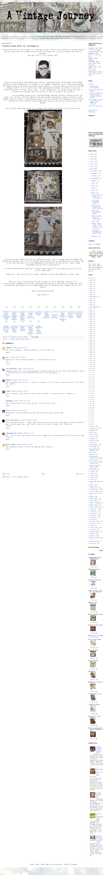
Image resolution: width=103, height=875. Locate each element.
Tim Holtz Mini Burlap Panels (22, 328)
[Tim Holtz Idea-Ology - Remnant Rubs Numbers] (14, 307)
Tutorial (93, 529)
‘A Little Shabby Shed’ (49, 55)
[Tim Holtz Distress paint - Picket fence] (71, 307)
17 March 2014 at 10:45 (19, 391)
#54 (91, 323)
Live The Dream (95, 639)
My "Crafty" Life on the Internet (96, 591)
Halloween (93, 469)
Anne (91, 432)
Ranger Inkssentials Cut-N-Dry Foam (6, 329)
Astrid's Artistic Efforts (96, 682)
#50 (91, 317)
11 (90, 377)
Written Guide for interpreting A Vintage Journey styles (96, 95)
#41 (91, 298)
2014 (92, 169)
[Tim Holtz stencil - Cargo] (39, 307)
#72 (91, 360)
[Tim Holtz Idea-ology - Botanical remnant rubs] (6, 307)
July (93, 183)
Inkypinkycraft (11, 433)
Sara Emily (93, 498)
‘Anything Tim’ (71, 281)
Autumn (92, 438)
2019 (92, 156)
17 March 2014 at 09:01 (20, 380)
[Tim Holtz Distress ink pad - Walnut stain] (79, 307)
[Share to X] (35, 337)
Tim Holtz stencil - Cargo (38, 313)
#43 (91, 302)
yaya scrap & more (96, 625)
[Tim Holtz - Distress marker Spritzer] (55, 307)
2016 (92, 164)
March (94, 193)
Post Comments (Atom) (20, 477)
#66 (91, 348)
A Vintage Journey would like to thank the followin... (96, 102)
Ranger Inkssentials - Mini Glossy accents (38, 329)
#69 (91, 354)
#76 (91, 368)
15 (90, 385)
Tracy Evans (94, 527)
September (95, 178)
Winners (92, 536)
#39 (91, 294)
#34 (91, 284)
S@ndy (92, 496)
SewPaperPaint (95, 569)
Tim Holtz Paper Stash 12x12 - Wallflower (30, 315)
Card (91, 442)
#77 (91, 370)
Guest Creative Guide (22, 339)
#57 (91, 329)
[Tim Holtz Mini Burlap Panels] (23, 322)
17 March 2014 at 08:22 (17, 357)
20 (90, 397)
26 (90, 407)
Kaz (7, 357)
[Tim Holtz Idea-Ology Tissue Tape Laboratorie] (31, 322)
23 (90, 403)
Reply (8, 352)
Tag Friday (95, 221)
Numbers (91, 60)
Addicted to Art (95, 694)
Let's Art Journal (96, 635)
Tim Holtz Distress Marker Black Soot (14, 329)
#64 (91, 344)
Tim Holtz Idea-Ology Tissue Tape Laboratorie (30, 330)
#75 (91, 366)
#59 (91, 333)
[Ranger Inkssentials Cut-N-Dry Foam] (6, 322)
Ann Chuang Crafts (96, 614)
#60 (91, 335)
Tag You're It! (94, 67)
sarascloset (94, 660)
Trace (92, 525)
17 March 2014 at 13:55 (18, 410)
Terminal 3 (93, 513)
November (95, 173)
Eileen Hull (94, 460)
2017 (92, 161)
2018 (92, 159)
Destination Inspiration (94, 457)
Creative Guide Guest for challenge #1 (96, 217)
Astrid (92, 436)
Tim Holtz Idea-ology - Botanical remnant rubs (6, 315)
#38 (91, 292)
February (95, 236)
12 (90, 379)
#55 (91, 325)
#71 (91, 358)
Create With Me (95, 580)
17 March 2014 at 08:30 (25, 368)
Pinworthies (94, 489)
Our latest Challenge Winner (95, 201)
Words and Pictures (12, 420)
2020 (92, 154)
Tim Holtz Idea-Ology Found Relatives (47, 314)
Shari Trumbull (95, 503)
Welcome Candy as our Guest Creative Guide (99, 839)
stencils (93, 543)
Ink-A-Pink (94, 650)
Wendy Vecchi (94, 531)
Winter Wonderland (96, 538)
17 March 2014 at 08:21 (20, 347)
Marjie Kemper (11, 444)
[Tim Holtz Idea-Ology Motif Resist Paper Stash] (23, 307)
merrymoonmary (57, 864)
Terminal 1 (93, 509)
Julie (92, 479)
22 (90, 401)
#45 (91, 309)
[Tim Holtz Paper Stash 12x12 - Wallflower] (31, 307)
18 (90, 391)
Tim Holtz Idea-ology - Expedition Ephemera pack (63, 316)
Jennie (92, 471)
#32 (91, 280)
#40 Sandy (93, 296)
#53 (91, 321)
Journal (92, 475)
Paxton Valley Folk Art (95, 705)
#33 (91, 282)
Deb (91, 452)
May (93, 188)
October (95, 176)
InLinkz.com (4, 333)
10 (90, 375)
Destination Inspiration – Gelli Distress (96, 772)
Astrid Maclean (11, 368)
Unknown (8, 347)
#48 (91, 313)
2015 (92, 166)
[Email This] (32, 337)
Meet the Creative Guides (96, 90)
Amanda (92, 430)
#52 (91, 319)
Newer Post (6, 474)
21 (90, 399)
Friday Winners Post (98, 794)
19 (90, 393)
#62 (91, 340)
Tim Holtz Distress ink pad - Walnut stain (79, 314)
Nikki (92, 485)
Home (43, 474)
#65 (91, 346)
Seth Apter (93, 501)
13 (90, 381)
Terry (8, 410)
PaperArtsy (93, 487)
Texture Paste (95, 521)
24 (90, 405)
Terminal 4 (93, 515)
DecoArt (92, 454)
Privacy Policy (95, 491)
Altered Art (94, 428)
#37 (91, 290)
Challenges (93, 444)
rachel (8, 391)
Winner (92, 533)
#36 (91, 288)
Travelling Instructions (94, 86)
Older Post (80, 474)
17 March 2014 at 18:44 (28, 420)
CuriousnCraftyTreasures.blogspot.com (96, 729)
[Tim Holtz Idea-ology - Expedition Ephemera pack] (63, 307)
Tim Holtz (93, 523)
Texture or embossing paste (99, 816)
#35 (91, 286)
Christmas (93, 447)
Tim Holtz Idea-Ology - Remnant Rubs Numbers (14, 315)
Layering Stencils (96, 481)
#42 (91, 300)
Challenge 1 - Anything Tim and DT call (96, 232)
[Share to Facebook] (36, 337)
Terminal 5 (93, 517)
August (94, 180)
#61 (91, 337)
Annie (92, 434)
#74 (91, 364)
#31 (91, 278)
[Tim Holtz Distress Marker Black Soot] (14, 322)
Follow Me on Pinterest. (92, 110)
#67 (91, 350)
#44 (91, 305)
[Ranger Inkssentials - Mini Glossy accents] (39, 322)
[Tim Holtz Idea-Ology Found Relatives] (47, 307)
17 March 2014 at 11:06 (21, 401)
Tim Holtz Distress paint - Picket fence (71, 314)
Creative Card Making (95, 449)
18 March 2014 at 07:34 (25, 433)
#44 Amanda (93, 307)
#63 (91, 342)
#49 (91, 315)
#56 (91, 327)
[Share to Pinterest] (37, 337)
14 (90, 383)
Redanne (8, 380)
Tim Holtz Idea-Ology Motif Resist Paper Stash (22, 316)
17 (90, 389)
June (93, 185)
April (94, 190)
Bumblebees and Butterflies (95, 558)
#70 (91, 356)
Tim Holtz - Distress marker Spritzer (55, 314)
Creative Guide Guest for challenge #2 (96, 196)
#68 (91, 352)
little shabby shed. (43, 270)
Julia (92, 477)
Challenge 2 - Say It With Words (96, 212)
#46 (91, 311)
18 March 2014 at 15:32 (24, 444)
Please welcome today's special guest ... (99, 750)
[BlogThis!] (33, 337)
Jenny (92, 473)
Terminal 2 (93, 511)
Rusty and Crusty (96, 493)
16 (90, 387)
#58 (91, 331)
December (95, 171)
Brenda (12, 339)
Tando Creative (95, 507)
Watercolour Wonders (95, 72)
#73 (91, 362)
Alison (92, 426)
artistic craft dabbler (95, 716)
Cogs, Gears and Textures (94, 64)
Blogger (74, 864)
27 (90, 410)
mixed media (94, 541)
